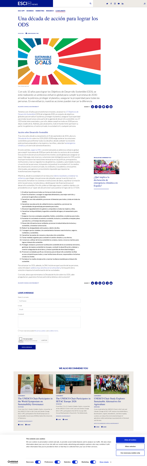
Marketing (40, 11)
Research (50, 11)
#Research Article (105, 423)
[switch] (57, 462)
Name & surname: (23, 297)
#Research (21, 421)
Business (30, 11)
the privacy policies (40, 331)
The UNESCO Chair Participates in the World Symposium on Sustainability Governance (35, 401)
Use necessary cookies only (130, 453)
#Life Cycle (97, 423)
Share (28, 424)
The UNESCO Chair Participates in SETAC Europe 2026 (73, 400)
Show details (104, 462)
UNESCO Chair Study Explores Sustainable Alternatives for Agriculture (109, 401)
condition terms (53, 331)
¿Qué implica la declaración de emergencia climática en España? (106, 181)
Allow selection (130, 446)
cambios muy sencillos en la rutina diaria (45, 268)
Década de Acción (25, 138)
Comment (21, 314)
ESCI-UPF (21, 11)
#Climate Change (23, 106)
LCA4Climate (60, 11)
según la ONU (36, 150)
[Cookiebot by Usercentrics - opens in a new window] (13, 462)
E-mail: (20, 305)
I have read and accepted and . (39, 331)
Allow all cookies (130, 440)
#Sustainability (34, 106)
